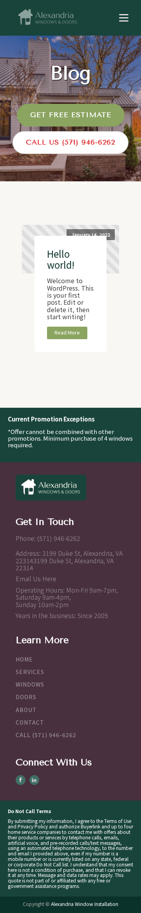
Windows (30, 684)
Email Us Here (36, 578)
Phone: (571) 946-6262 (48, 538)
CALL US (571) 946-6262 (70, 142)
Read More (67, 332)
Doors (26, 697)
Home (24, 659)
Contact (30, 722)
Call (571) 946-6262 (46, 735)
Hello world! (60, 259)
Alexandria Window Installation (84, 903)
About (26, 710)
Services (30, 672)
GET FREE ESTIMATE (70, 114)
